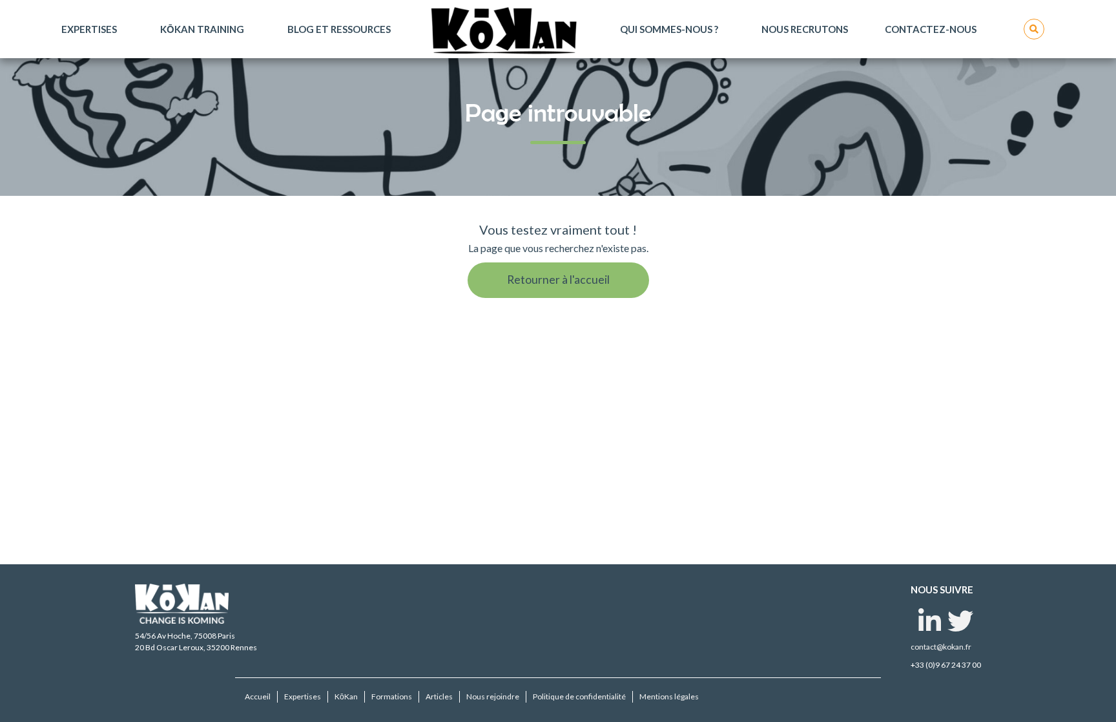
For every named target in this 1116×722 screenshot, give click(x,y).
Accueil (258, 696)
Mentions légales (669, 696)
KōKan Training (202, 29)
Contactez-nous (930, 29)
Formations (391, 696)
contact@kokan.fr (941, 647)
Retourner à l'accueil (558, 279)
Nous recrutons (804, 29)
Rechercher (1034, 29)
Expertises (89, 29)
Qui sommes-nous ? (669, 29)
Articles (439, 696)
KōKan (346, 696)
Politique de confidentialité (579, 696)
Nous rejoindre (492, 696)
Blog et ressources (339, 29)
